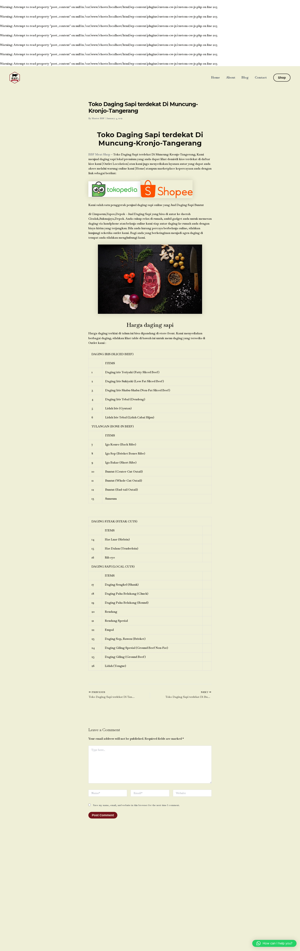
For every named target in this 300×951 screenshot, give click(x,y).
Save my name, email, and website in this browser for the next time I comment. (136, 805)
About (230, 77)
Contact (261, 77)
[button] (281, 78)
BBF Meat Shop (99, 154)
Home (215, 77)
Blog (245, 77)
